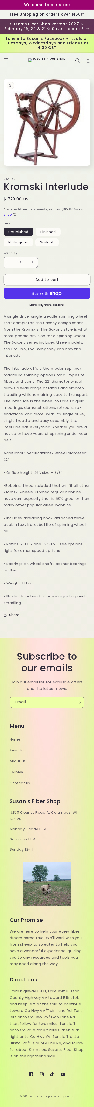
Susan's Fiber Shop (39, 1096)
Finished (48, 231)
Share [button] (14, 614)
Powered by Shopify (62, 1096)
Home (15, 739)
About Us (18, 761)
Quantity (10, 252)
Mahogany (18, 242)
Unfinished (18, 231)
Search (16, 750)
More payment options (47, 305)
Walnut (47, 242)
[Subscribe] (79, 702)
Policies (16, 772)
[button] (6, 60)
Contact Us (20, 783)
